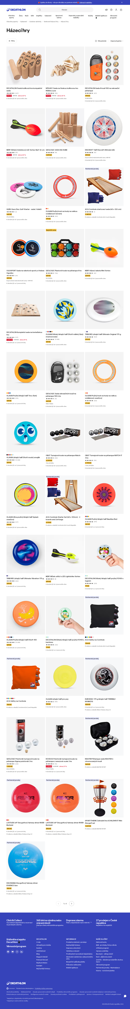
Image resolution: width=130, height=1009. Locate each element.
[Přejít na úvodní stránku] (16, 9)
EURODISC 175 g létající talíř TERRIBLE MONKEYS (100, 700)
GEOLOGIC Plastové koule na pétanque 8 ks (64, 271)
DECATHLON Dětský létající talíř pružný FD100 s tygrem (104, 579)
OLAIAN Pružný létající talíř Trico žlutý (21, 396)
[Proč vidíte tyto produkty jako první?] (96, 41)
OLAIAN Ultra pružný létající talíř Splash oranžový (22, 518)
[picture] (25, 66)
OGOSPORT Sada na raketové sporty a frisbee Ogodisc (25, 272)
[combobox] (117, 41)
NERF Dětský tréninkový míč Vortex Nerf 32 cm (25, 150)
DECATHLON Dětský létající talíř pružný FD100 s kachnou (65, 641)
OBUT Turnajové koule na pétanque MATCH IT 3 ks (103, 456)
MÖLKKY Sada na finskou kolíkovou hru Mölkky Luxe (62, 89)
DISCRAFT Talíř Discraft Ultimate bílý (100, 150)
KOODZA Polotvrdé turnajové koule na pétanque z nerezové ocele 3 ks (62, 760)
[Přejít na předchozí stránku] (58, 903)
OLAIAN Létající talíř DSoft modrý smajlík (23, 457)
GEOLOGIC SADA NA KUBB (56, 150)
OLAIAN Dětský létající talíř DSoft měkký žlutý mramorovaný (65, 335)
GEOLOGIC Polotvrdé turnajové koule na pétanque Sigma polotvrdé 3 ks (23, 760)
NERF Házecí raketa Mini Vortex (97, 271)
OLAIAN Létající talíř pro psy (57, 699)
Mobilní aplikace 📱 (101, 17)
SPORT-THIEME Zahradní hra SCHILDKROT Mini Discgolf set (103, 822)
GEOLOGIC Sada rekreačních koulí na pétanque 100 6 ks (61, 395)
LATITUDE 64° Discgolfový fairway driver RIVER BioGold (25, 824)
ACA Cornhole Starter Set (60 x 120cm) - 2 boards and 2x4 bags (63, 518)
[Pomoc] (111, 9)
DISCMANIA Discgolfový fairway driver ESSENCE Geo (22, 884)
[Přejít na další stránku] (71, 903)
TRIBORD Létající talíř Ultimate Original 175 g (103, 334)
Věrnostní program (113, 17)
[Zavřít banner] (122, 2)
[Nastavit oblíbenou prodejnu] (106, 9)
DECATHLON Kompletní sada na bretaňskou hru (24, 333)
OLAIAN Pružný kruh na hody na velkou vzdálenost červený (62, 212)
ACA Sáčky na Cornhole (95, 640)
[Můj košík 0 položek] (121, 9)
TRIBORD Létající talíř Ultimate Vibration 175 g (25, 578)
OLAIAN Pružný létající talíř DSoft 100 (21, 640)
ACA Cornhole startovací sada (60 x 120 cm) (103, 209)
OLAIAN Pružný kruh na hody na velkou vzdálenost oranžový (101, 397)
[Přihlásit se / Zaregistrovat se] (116, 9)
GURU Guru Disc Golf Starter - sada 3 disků (23, 209)
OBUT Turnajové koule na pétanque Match (63, 455)
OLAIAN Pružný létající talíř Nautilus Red (101, 519)
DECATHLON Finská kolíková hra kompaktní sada (24, 89)
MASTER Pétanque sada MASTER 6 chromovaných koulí (99, 760)
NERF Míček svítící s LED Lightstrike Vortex (63, 576)
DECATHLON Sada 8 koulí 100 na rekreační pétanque (102, 89)
